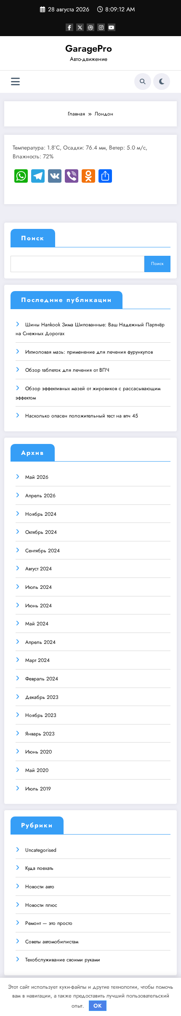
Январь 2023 (40, 734)
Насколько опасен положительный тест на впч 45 (81, 416)
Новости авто (39, 886)
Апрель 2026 (40, 495)
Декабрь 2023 (42, 697)
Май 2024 (36, 623)
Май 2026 (36, 477)
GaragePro (88, 48)
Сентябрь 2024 (42, 550)
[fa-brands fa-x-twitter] (80, 27)
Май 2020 (36, 770)
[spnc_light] (161, 81)
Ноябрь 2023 (40, 715)
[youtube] (111, 27)
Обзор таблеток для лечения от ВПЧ (67, 370)
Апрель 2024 (40, 642)
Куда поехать (39, 868)
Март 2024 (37, 660)
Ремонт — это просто (48, 923)
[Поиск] (142, 81)
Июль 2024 (38, 587)
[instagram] (101, 27)
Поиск (33, 238)
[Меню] (15, 82)
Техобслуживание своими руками (62, 959)
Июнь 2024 (38, 605)
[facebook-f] (69, 27)
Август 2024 (38, 568)
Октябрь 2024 (41, 532)
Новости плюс (41, 905)
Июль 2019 (38, 789)
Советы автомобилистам (51, 941)
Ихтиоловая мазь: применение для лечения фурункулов (89, 352)
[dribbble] (90, 27)
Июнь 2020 (38, 752)
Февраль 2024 (41, 679)
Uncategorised (40, 850)
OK (97, 1006)
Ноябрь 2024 (40, 514)
